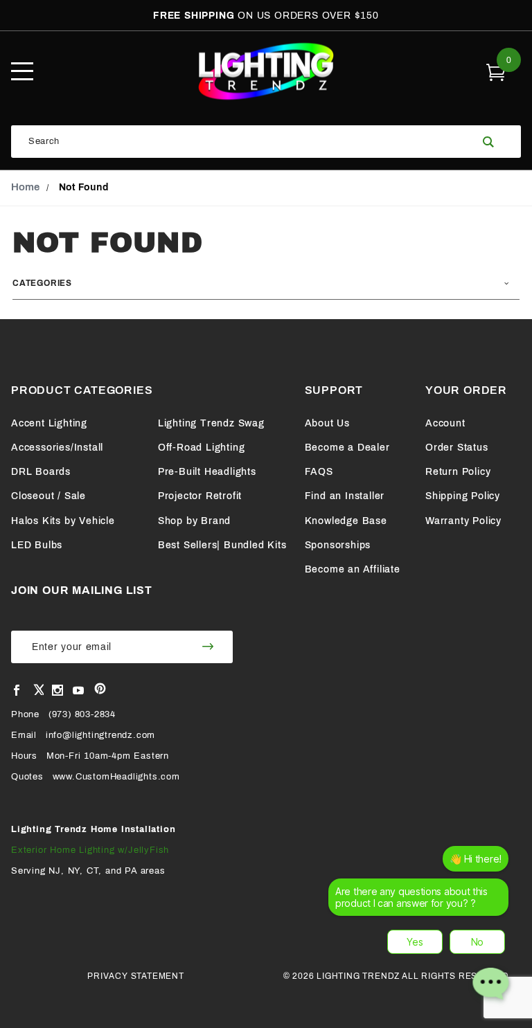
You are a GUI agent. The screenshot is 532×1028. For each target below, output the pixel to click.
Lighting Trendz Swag (211, 423)
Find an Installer (345, 496)
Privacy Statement (135, 976)
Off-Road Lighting (201, 447)
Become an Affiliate (352, 569)
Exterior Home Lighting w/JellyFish (90, 850)
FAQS (319, 472)
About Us (327, 423)
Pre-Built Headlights (207, 472)
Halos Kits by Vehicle (63, 521)
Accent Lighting (49, 423)
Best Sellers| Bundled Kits (222, 545)
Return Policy (457, 472)
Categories (42, 283)
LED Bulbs (36, 545)
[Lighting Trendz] (266, 71)
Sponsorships (338, 545)
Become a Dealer (347, 447)
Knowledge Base (346, 521)
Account (445, 423)
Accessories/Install (57, 447)
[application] (422, 929)
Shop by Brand (194, 521)
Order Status (456, 447)
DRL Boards (41, 472)
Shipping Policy (462, 496)
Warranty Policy (463, 521)
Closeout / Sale (48, 496)
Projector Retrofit (200, 496)
